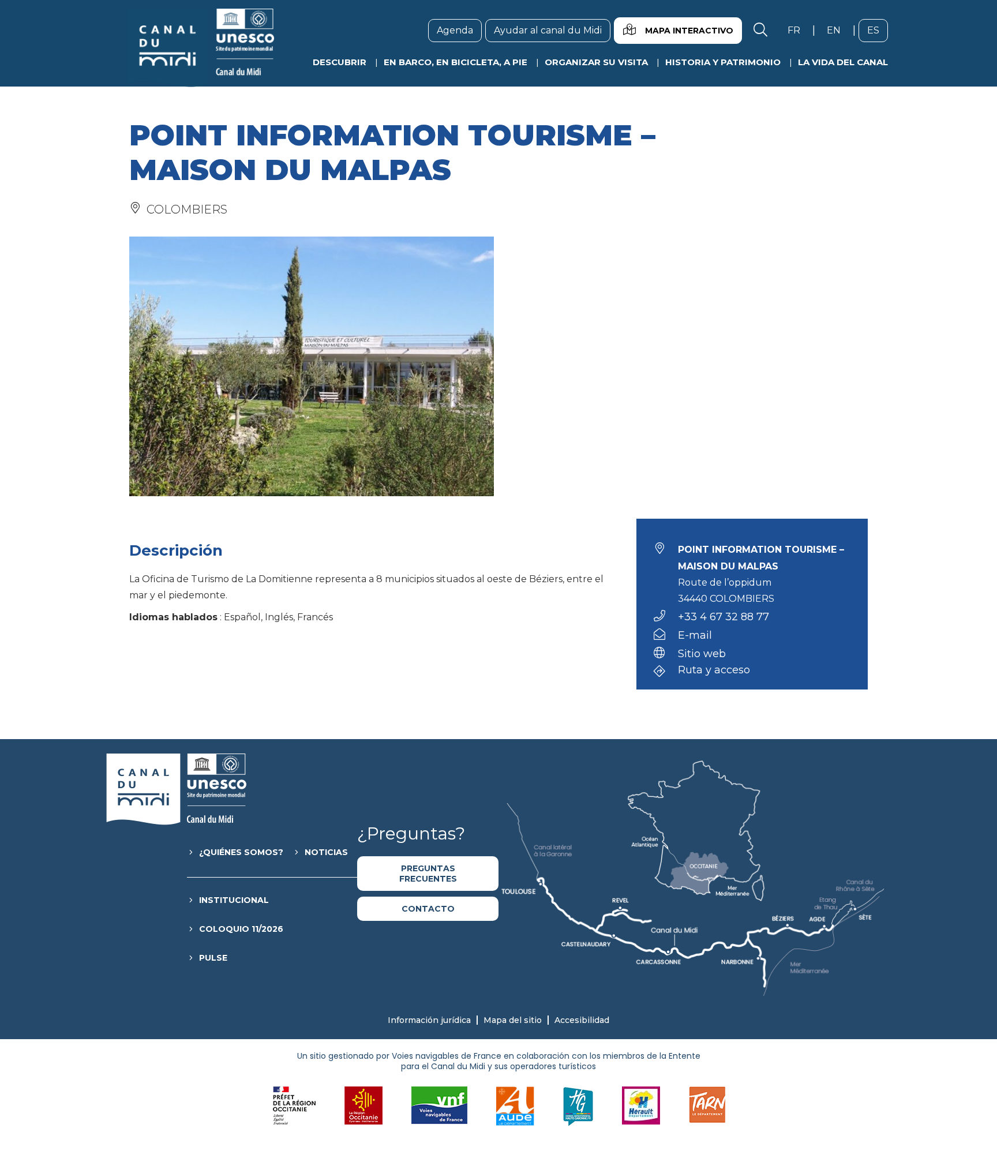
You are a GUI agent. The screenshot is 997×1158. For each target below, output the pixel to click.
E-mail (695, 635)
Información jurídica (429, 1020)
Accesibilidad (581, 1020)
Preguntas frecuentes (428, 873)
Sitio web (702, 653)
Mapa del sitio (512, 1020)
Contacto (428, 909)
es (877, 30)
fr (798, 30)
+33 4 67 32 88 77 (723, 616)
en (838, 30)
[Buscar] (760, 30)
